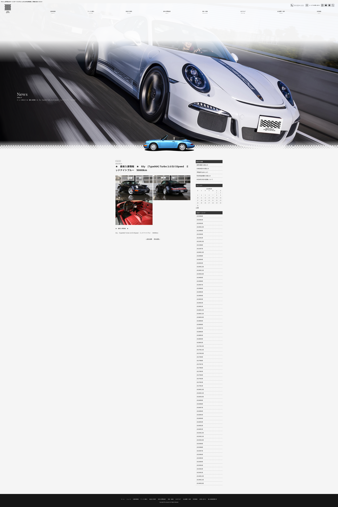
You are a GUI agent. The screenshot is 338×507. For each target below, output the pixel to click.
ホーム (18, 100)
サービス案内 (91, 12)
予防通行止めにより (202, 172)
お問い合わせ (202, 499)
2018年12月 (200, 310)
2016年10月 (200, 397)
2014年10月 (200, 483)
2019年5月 (200, 292)
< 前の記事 (149, 239)
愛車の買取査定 (167, 12)
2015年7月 (200, 451)
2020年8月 (200, 256)
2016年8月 (200, 404)
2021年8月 (200, 245)
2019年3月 (200, 299)
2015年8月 (200, 447)
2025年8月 (200, 216)
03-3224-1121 (299, 5)
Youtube (326, 5)
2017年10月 (200, 353)
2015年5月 (200, 458)
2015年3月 (200, 465)
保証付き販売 (129, 12)
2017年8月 (200, 360)
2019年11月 (200, 270)
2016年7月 (200, 407)
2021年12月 (200, 241)
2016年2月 (200, 425)
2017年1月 (200, 386)
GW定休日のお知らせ (203, 168)
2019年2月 (200, 303)
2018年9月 (200, 321)
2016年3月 (200, 422)
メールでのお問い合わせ (314, 5)
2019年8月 (200, 281)
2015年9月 (200, 443)
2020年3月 (200, 263)
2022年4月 (200, 234)
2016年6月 (200, 411)
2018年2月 (200, 342)
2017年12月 (200, 346)
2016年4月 (200, 418)
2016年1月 (200, 429)
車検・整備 (205, 12)
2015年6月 (200, 454)
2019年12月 (200, 267)
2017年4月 (200, 375)
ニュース (129, 499)
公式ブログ (243, 12)
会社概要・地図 (281, 12)
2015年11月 (200, 436)
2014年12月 (200, 476)
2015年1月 (200, 472)
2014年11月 (200, 480)
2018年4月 (200, 339)
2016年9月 (200, 400)
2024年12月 (200, 227)
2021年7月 (200, 248)
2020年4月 (200, 259)
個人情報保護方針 (212, 499)
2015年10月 (200, 440)
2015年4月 (200, 462)
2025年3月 (200, 223)
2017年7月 (200, 364)
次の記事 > (157, 239)
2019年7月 (200, 285)
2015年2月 (200, 469)
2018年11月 (200, 313)
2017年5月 (200, 371)
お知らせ (23, 100)
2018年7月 (200, 328)
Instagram (322, 5)
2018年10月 (200, 317)
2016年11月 (200, 393)
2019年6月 (200, 288)
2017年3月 (200, 378)
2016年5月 (200, 415)
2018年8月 (200, 324)
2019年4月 (200, 295)
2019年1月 (200, 306)
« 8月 (197, 208)
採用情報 (319, 12)
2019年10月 (200, 274)
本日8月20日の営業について (205, 179)
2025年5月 (200, 220)
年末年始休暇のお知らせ (204, 176)
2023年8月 (200, 230)
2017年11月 (200, 350)
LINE (329, 5)
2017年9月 (200, 357)
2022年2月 (200, 238)
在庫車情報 (52, 12)
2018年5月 (200, 335)
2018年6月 (200, 332)
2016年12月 (200, 389)
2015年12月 (200, 433)
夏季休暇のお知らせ (202, 165)
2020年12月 (200, 252)
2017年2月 (200, 382)
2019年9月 (200, 277)
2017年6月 (200, 368)
